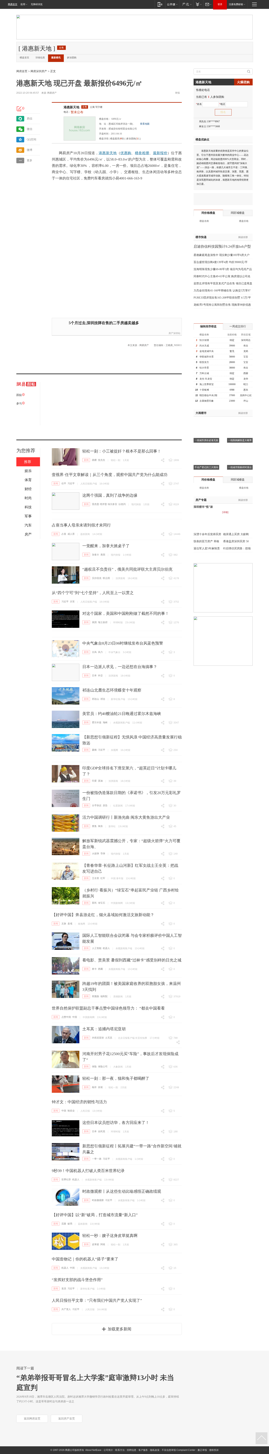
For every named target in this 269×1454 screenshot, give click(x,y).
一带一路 (96, 1158)
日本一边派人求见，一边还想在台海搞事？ (119, 666)
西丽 (245, 373)
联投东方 (204, 362)
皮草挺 (95, 1244)
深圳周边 (245, 340)
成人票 (71, 534)
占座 (63, 534)
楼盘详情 (104, 138)
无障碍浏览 (37, 4)
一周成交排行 (237, 326)
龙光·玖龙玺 (205, 378)
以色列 (122, 504)
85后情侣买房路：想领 (237, 548)
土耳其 (108, 1037)
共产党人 (66, 1309)
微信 (29, 129)
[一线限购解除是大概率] (240, 421)
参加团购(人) (133, 138)
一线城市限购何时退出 (240, 467)
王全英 (95, 878)
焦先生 (101, 460)
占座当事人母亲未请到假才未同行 (81, 525)
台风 (94, 652)
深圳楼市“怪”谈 (203, 506)
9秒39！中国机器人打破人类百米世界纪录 (88, 1170)
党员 (63, 1288)
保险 (94, 1066)
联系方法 (120, 1450)
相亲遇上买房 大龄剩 (236, 534)
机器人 (106, 948)
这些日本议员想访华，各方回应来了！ (115, 1122)
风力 (100, 652)
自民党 (101, 1131)
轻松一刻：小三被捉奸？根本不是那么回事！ (121, 451)
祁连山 (95, 699)
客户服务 (143, 1450)
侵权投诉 (214, 1450)
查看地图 (144, 123)
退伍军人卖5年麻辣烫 (207, 548)
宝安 (245, 356)
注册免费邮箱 (236, 4)
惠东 (245, 389)
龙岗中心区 (246, 395)
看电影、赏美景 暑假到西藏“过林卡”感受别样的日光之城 (131, 960)
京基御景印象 (206, 400)
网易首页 (12, 4)
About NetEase (93, 1450)
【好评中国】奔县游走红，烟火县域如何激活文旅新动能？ (103, 915)
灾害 (72, 601)
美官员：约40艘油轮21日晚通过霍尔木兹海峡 (121, 713)
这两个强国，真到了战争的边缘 (109, 495)
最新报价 (160, 153)
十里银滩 (204, 389)
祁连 (102, 699)
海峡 (105, 722)
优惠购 (125, 153)
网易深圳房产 (39, 71)
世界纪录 (66, 1179)
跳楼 (94, 460)
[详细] (225, 512)
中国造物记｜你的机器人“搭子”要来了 (85, 1259)
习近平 (71, 483)
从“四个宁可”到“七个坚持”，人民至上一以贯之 (93, 593)
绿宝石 (101, 903)
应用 (22, 4)
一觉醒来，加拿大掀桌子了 (106, 546)
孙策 (100, 1087)
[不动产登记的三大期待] (206, 448)
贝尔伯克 (96, 578)
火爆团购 (243, 82)
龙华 (245, 378)
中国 (74, 1017)
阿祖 (102, 1244)
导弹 (102, 853)
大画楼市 (201, 413)
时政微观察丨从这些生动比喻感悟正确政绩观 (121, 1191)
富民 (94, 903)
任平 (63, 483)
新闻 (86, 460)
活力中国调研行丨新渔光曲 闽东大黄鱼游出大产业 (126, 817)
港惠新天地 (71, 107)
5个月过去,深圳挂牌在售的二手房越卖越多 (104, 323)
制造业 (71, 1110)
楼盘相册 (142, 153)
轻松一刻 (115, 460)
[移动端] (160, 4)
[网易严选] (186, 4)
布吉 (245, 345)
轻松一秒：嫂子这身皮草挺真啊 (109, 1235)
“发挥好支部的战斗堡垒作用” (77, 1280)
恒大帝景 (204, 367)
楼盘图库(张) (117, 138)
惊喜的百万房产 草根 (206, 541)
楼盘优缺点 (202, 139)
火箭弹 (95, 853)
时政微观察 (98, 1200)
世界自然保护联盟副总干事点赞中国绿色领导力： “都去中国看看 (108, 1008)
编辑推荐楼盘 (208, 326)
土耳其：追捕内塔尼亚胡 (104, 1029)
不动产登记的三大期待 (206, 467)
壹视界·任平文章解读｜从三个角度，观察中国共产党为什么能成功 (109, 474)
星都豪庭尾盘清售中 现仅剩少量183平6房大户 (222, 255)
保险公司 (103, 1066)
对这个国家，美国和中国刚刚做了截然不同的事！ (125, 613)
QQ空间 (31, 139)
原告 (105, 805)
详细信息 (40, 57)
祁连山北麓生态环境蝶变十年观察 (111, 690)
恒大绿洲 (204, 340)
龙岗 (245, 351)
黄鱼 (94, 826)
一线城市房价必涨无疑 (206, 440)
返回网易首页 (32, 1418)
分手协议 (96, 805)
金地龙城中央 (206, 351)
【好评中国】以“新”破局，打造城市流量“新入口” (95, 1215)
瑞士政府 (103, 622)
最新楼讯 (56, 57)
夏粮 (94, 749)
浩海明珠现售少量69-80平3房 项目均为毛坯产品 (223, 269)
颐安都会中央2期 (208, 395)
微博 (29, 149)
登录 (220, 4)
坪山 (245, 400)
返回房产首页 (66, 1418)
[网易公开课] (172, 4)
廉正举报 (202, 1450)
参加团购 (71, 57)
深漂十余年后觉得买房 (207, 534)
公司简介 (108, 1450)
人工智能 (96, 948)
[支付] (198, 4)
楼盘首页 (24, 57)
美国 (102, 554)
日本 (94, 675)
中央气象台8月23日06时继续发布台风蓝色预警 (122, 643)
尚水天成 (204, 345)
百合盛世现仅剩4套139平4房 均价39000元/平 (221, 262)
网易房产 (52, 92)
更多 (29, 160)
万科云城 (204, 373)
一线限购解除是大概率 (240, 440)
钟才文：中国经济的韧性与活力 (79, 1102)
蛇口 (245, 384)
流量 (63, 1223)
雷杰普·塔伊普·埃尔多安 (104, 504)
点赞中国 (66, 1017)
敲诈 (94, 1087)
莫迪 (100, 780)
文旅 (63, 923)
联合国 (106, 578)
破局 (70, 1223)
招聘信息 (131, 1450)
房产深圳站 (174, 333)
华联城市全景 (206, 356)
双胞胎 (95, 996)
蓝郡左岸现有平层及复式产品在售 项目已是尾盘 (223, 283)
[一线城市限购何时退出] (240, 448)
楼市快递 (201, 237)
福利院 (104, 996)
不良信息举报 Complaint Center (178, 1450)
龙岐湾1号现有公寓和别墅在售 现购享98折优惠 (222, 304)
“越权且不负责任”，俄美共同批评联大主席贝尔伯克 (127, 569)
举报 (177, 93)
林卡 (94, 969)
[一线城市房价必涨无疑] (206, 421)
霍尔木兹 (96, 722)
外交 (100, 675)
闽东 (100, 826)
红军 (102, 878)
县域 (70, 923)
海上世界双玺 (206, 384)
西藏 (100, 969)
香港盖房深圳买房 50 (236, 541)
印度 (94, 780)
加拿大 (95, 554)
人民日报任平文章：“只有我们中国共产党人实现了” (97, 1300)
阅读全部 (243, 237)
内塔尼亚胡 (98, 1037)
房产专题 (201, 499)
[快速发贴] (19, 108)
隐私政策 (155, 1450)
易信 (29, 118)
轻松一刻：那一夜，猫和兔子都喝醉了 (115, 1078)
